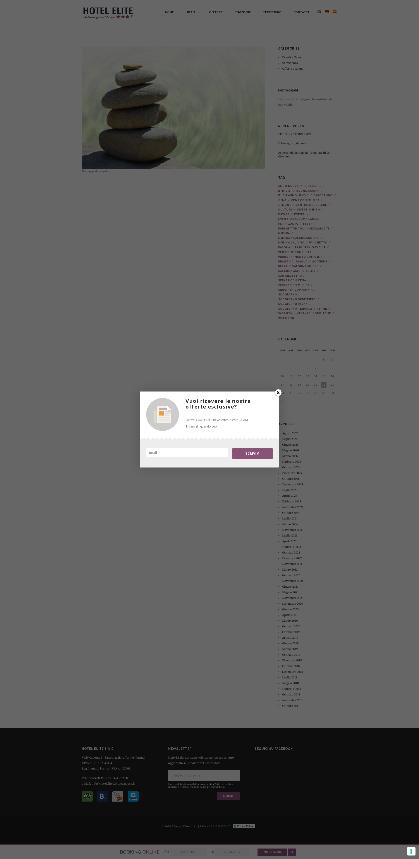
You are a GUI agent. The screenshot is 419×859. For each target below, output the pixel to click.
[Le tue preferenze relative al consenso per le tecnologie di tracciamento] (411, 851)
